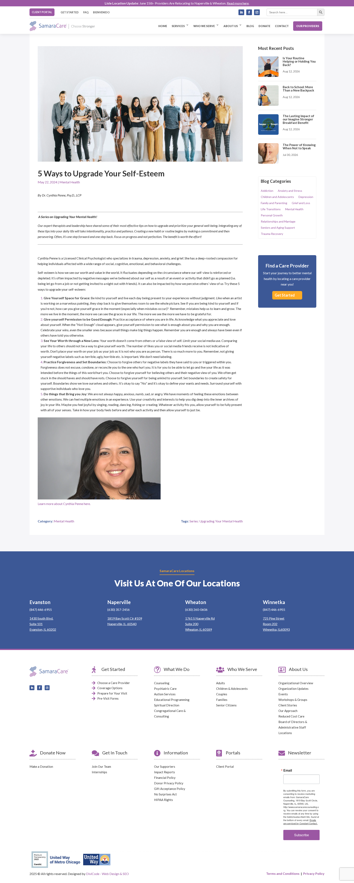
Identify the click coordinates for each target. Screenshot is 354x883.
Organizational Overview (295, 683)
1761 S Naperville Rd (200, 618)
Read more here (238, 3)
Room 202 (270, 624)
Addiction (267, 190)
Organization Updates (293, 688)
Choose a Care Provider (113, 683)
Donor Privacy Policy (168, 783)
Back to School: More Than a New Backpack (298, 88)
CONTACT (282, 26)
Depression (305, 197)
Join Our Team (101, 766)
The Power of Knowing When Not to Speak (299, 146)
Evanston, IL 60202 (43, 629)
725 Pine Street (273, 618)
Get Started (285, 295)
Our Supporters (164, 766)
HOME (162, 26)
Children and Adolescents (277, 197)
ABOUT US (231, 26)
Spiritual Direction (166, 705)
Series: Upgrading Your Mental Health (216, 521)
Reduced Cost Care (291, 716)
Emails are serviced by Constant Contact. (300, 821)
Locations (285, 733)
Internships (99, 772)
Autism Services (165, 694)
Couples (221, 694)
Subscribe (301, 835)
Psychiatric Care (165, 688)
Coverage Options (110, 688)
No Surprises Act (165, 794)
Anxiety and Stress (290, 190)
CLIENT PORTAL (42, 12)
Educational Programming (171, 699)
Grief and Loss (301, 203)
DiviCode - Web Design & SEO (107, 874)
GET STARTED (70, 12)
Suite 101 (36, 624)
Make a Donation (41, 766)
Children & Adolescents (232, 688)
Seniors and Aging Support (278, 227)
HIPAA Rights (163, 800)
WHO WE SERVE (204, 26)
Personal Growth (272, 215)
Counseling (161, 683)
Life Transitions (271, 209)
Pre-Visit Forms (108, 698)
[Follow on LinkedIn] (241, 12)
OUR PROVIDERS (307, 26)
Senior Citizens (226, 705)
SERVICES (178, 26)
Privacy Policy (313, 873)
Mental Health (69, 182)
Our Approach (287, 711)
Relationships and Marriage (278, 221)
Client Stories (287, 705)
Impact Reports (164, 772)
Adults (220, 683)
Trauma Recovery (272, 233)
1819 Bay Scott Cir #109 (124, 618)
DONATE (264, 26)
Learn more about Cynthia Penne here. (64, 504)
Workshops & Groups (292, 699)
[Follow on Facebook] (249, 12)
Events (283, 694)
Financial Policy (165, 777)
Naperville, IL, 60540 (121, 624)
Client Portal (225, 766)
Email (287, 770)
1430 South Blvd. (41, 618)
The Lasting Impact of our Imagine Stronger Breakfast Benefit (298, 119)
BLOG (250, 26)
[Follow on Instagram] (257, 12)
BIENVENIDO (101, 12)
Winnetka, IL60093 (276, 629)
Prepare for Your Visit (112, 693)
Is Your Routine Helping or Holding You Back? (299, 61)
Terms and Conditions (283, 873)
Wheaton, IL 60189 (198, 629)
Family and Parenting (274, 203)
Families (221, 699)
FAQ (85, 12)
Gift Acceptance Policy (169, 788)
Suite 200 (191, 624)
